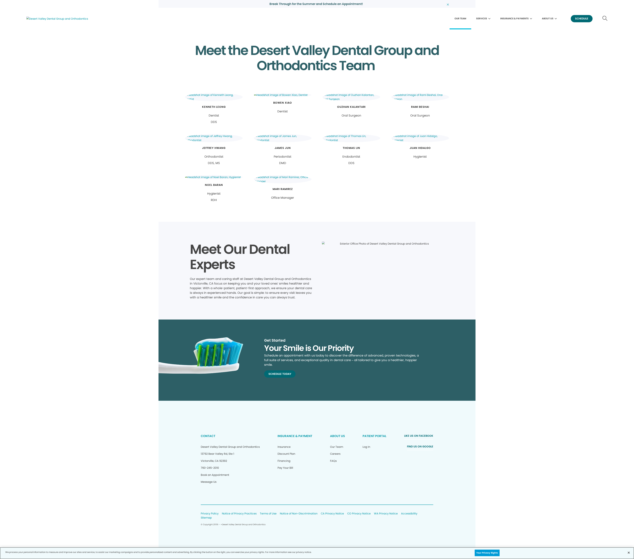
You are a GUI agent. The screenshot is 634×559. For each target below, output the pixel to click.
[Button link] (605, 19)
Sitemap (206, 518)
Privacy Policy (210, 513)
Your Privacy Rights (487, 552)
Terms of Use (268, 513)
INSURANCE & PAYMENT (295, 436)
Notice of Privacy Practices (239, 513)
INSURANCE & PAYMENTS (514, 18)
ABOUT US (547, 18)
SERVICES (481, 18)
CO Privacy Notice (359, 513)
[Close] (628, 552)
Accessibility (409, 513)
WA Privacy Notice (386, 513)
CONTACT (208, 436)
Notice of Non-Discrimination (298, 513)
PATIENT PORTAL (374, 436)
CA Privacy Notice (332, 513)
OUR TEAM (460, 18)
